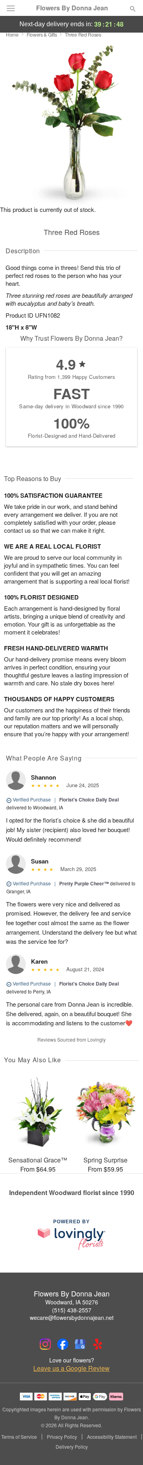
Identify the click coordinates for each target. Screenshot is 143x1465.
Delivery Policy (72, 1446)
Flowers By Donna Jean (72, 8)
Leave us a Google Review (71, 1368)
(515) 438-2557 (71, 1310)
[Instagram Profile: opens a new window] (45, 1344)
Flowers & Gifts (42, 34)
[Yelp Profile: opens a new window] (97, 1344)
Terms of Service (19, 1436)
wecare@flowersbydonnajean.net (72, 1317)
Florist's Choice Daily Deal (89, 799)
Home (12, 34)
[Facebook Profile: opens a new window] (62, 1344)
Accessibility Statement (112, 1436)
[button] (126, 1447)
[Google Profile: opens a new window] (80, 1344)
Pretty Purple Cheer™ (84, 883)
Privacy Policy (62, 1436)
